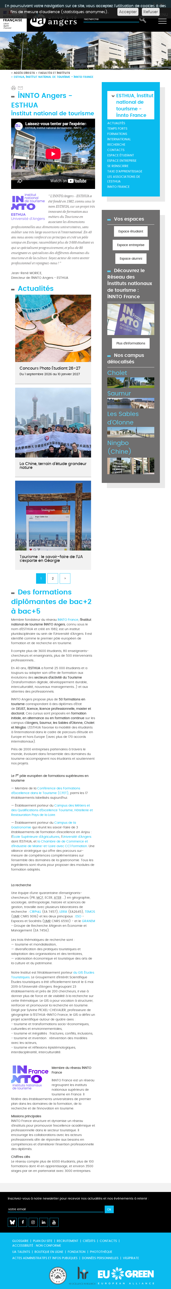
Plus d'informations (130, 343)
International (119, 139)
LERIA (63, 911)
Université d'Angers (76, 836)
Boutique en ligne (49, 1252)
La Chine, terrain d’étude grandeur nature (53, 466)
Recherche (116, 144)
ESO (78, 916)
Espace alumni (131, 258)
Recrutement (67, 1241)
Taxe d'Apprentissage (124, 171)
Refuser (150, 12)
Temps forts (117, 128)
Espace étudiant (120, 155)
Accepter (128, 12)
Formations (117, 134)
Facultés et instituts (54, 73)
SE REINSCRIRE (117, 166)
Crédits (89, 1241)
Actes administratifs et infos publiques (44, 1258)
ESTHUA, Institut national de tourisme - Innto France (134, 105)
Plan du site (42, 1241)
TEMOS (90, 911)
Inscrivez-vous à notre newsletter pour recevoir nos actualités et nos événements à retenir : (78, 1198)
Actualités (116, 123)
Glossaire (20, 1241)
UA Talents (21, 1252)
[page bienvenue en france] (58, 1276)
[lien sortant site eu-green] (129, 1276)
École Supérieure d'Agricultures (35, 836)
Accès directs (24, 73)
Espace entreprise (121, 160)
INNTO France (68, 619)
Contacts (115, 150)
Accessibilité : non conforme (36, 1245)
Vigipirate (131, 1258)
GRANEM (88, 921)
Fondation (77, 1252)
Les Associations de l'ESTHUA (123, 179)
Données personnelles (100, 1258)
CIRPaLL (35, 911)
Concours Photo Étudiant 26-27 (50, 368)
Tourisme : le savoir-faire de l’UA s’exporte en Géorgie (51, 559)
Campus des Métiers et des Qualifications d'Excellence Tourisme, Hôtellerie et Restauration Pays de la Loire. (52, 810)
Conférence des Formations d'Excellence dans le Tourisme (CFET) (45, 790)
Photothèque (101, 1252)
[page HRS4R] (82, 1276)
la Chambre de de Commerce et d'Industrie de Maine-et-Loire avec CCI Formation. (49, 843)
